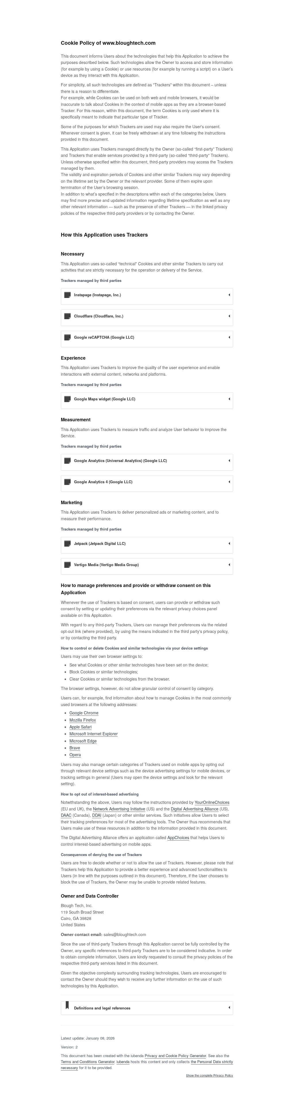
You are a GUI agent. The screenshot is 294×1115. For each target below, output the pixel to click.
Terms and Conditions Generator (87, 1061)
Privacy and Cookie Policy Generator (175, 1055)
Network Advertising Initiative (119, 809)
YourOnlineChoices (212, 802)
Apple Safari (80, 727)
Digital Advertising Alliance (194, 809)
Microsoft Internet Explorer (93, 733)
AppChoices (178, 837)
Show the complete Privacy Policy (209, 1075)
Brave (74, 748)
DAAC (66, 815)
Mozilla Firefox (82, 720)
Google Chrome (83, 713)
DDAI (96, 815)
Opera (75, 754)
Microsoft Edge (83, 741)
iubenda (123, 1061)
